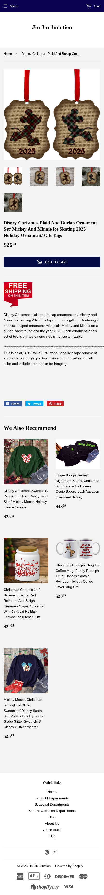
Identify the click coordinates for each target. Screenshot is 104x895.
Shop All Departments (52, 798)
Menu (14, 6)
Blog (52, 817)
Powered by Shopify (69, 866)
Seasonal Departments (52, 804)
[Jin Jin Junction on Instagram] (55, 853)
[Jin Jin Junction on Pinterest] (46, 853)
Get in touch (52, 830)
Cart (96, 6)
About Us (52, 823)
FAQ (52, 836)
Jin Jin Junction (52, 27)
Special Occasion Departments (52, 811)
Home (8, 54)
